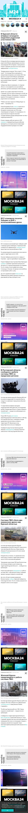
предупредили (17, 571)
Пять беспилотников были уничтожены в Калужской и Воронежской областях (13, 758)
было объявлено (5, 717)
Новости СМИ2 (4, 190)
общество (3, 167)
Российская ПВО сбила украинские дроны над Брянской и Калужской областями (15, 616)
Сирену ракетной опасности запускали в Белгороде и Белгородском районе (16, 753)
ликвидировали (10, 429)
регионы (7, 167)
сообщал (11, 579)
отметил (16, 106)
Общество (14, 31)
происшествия (4, 318)
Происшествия (15, 215)
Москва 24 (14, 19)
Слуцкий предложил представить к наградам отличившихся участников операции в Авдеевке (16, 154)
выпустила (18, 274)
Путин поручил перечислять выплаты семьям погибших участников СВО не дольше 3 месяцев (16, 159)
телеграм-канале (13, 68)
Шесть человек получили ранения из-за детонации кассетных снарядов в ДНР (16, 311)
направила (3, 122)
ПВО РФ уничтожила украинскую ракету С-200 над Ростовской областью (15, 611)
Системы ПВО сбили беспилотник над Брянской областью (16, 458)
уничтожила (14, 416)
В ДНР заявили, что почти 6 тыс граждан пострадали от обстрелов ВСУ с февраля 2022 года (16, 306)
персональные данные (14, 804)
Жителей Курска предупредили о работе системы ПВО (15, 462)
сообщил (3, 263)
